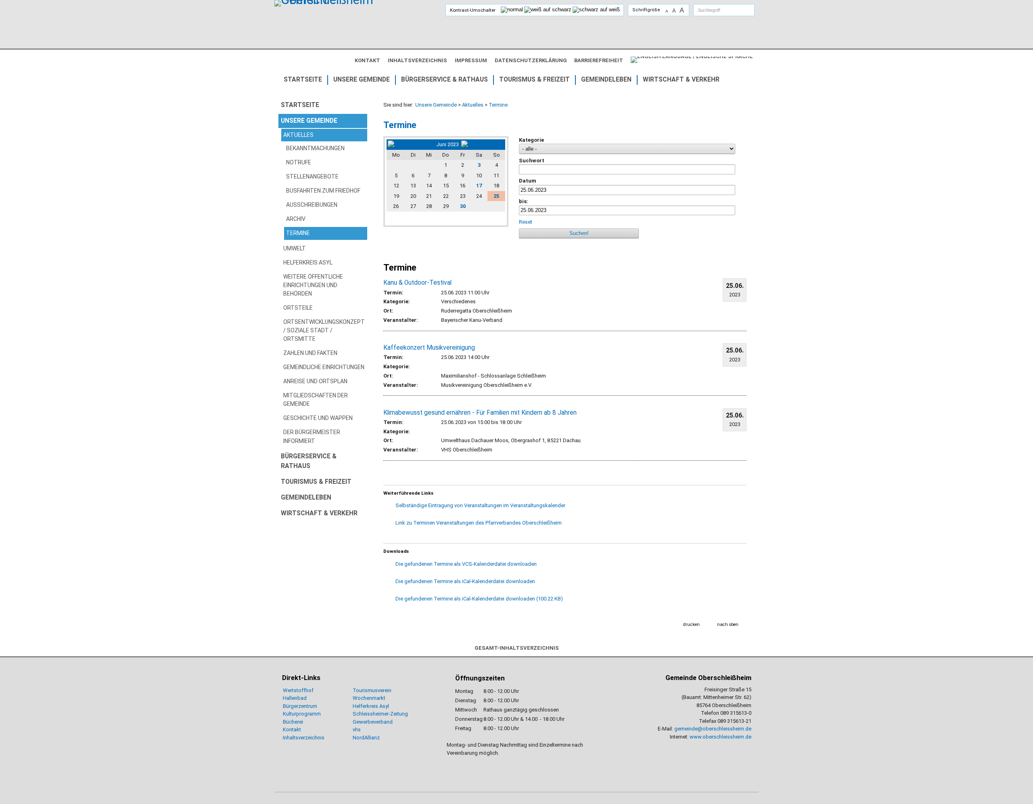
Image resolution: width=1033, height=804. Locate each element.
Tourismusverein (372, 690)
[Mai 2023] (411, 144)
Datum (527, 181)
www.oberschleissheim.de (720, 737)
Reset (525, 222)
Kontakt (292, 729)
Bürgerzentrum (300, 706)
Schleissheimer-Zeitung (381, 714)
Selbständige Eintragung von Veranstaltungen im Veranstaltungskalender (480, 505)
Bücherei (293, 722)
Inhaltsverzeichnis (303, 738)
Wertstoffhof (298, 690)
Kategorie (531, 140)
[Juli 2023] (482, 144)
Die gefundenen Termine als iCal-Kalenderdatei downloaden (465, 581)
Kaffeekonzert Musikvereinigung (429, 347)
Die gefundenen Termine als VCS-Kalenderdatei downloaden (466, 564)
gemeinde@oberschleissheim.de (712, 729)
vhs (357, 729)
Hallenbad (295, 698)
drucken (691, 624)
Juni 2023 (447, 144)
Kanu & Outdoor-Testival (417, 282)
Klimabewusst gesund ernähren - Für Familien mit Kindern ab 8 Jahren (480, 412)
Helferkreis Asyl (371, 706)
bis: (523, 201)
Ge (356, 722)
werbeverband (376, 722)
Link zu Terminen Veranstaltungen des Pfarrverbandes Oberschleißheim (478, 523)
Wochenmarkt (369, 698)
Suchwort (531, 160)
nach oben (727, 624)
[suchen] (740, 10)
